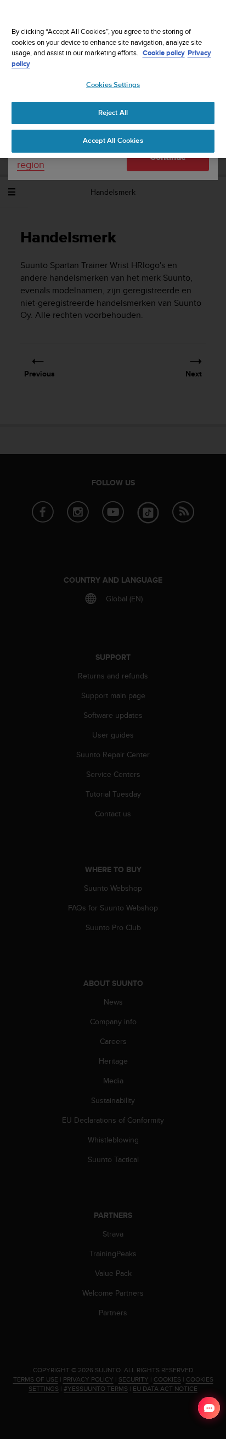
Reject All (113, 112)
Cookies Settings (113, 84)
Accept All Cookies (113, 140)
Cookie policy (164, 53)
